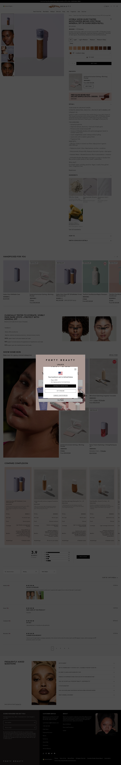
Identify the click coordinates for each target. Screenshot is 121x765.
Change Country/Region (60, 395)
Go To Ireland (60, 390)
